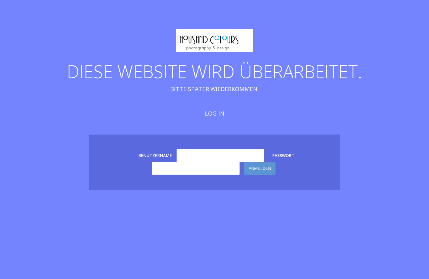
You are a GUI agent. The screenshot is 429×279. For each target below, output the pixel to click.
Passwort (283, 155)
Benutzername (155, 155)
